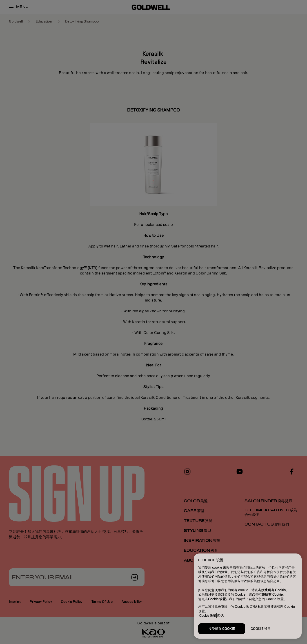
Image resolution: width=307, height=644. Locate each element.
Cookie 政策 (207, 616)
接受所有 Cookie (221, 629)
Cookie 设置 (261, 629)
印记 (220, 616)
